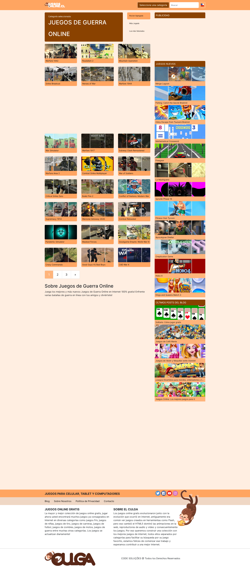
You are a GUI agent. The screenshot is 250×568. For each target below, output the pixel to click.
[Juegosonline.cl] (55, 4)
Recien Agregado (136, 16)
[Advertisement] (97, 110)
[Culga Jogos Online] (70, 558)
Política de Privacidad (88, 501)
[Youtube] (169, 493)
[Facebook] (163, 493)
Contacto (109, 501)
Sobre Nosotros (62, 501)
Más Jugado (134, 23)
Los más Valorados (136, 31)
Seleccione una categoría (153, 5)
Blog (47, 501)
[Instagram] (175, 493)
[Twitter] (157, 493)
